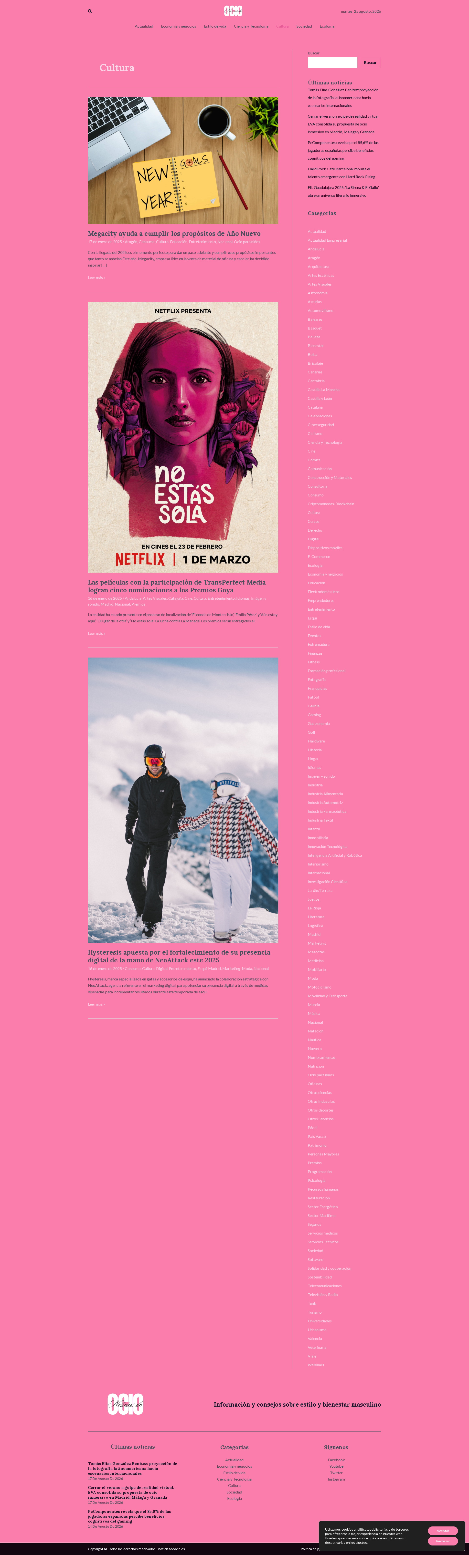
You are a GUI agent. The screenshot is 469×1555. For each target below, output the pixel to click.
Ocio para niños (247, 241)
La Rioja (314, 908)
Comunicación (320, 468)
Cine (188, 598)
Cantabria (316, 380)
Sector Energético (323, 1206)
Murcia (314, 1004)
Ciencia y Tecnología (325, 442)
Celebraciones (320, 415)
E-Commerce (319, 556)
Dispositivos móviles (325, 547)
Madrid (107, 604)
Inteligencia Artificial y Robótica (335, 855)
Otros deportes (321, 1110)
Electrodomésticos (324, 591)
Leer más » (97, 277)
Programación (320, 1171)
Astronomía (318, 292)
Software (315, 1259)
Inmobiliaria (318, 837)
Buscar (314, 53)
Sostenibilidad (320, 1277)
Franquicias (317, 688)
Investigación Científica (327, 881)
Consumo (147, 241)
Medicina (316, 960)
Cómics (314, 459)
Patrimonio (317, 1145)
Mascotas (316, 951)
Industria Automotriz (325, 802)
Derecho (315, 530)
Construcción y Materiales (330, 477)
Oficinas (315, 1083)
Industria (315, 785)
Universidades (320, 1320)
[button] (90, 11)
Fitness (314, 661)
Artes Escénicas (321, 275)
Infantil (314, 828)
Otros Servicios (321, 1118)
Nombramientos (322, 1057)
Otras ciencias (320, 1092)
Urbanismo (317, 1329)
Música (314, 1013)
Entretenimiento (202, 241)
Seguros (314, 1224)
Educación (178, 241)
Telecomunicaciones (325, 1285)
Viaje (312, 1356)
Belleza (314, 336)
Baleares (315, 319)
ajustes (361, 1542)
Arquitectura (318, 266)
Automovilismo (320, 310)
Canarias (315, 372)
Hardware (316, 741)
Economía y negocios (325, 574)
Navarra (315, 1048)
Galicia (314, 705)
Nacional (225, 241)
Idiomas (243, 598)
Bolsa (312, 354)
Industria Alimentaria (325, 793)
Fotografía (317, 679)
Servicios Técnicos (323, 1241)
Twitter (336, 1472)
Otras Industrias (321, 1101)
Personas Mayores (323, 1154)
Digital (162, 968)
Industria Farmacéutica (327, 811)
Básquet (315, 328)
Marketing (231, 968)
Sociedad (315, 1250)
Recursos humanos (323, 1189)
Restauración (319, 1197)
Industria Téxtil (320, 820)
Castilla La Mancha (324, 389)
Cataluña (175, 598)
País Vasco (317, 1136)
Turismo (315, 1312)
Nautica (314, 1039)
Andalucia (133, 598)
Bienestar (316, 345)
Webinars (316, 1364)
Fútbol (313, 697)
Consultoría (317, 486)
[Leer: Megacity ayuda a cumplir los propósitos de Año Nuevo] (183, 160)
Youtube (336, 1466)
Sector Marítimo (322, 1215)
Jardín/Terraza (320, 890)
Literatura (316, 916)
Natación (315, 1031)
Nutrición (316, 1066)
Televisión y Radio (323, 1294)
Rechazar (443, 1541)
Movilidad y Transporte (327, 995)
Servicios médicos (323, 1233)
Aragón (131, 241)
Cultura (162, 241)
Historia (315, 749)
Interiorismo (318, 864)
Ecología (315, 565)
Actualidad (317, 231)
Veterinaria (317, 1347)
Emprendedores (321, 600)
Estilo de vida (319, 626)
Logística (315, 925)
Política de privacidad (317, 1549)
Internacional (319, 872)
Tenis (312, 1303)
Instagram (336, 1479)
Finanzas (315, 653)
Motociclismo (319, 987)
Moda (247, 968)
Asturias (315, 301)
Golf (311, 732)
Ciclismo (315, 433)
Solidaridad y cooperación (329, 1268)
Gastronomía (319, 723)
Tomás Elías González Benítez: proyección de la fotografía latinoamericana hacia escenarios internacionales (343, 97)
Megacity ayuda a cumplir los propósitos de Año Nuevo (174, 233)
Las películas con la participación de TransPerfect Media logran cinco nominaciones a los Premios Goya (177, 586)
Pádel (312, 1127)
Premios (138, 604)
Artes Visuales (155, 598)
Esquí (202, 968)
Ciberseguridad (321, 424)
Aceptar (443, 1531)
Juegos (314, 899)
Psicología (316, 1180)
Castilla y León (320, 398)
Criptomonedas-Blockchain (331, 503)
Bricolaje (315, 363)
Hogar (313, 758)
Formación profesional (326, 670)
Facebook (336, 1459)
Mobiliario (317, 969)
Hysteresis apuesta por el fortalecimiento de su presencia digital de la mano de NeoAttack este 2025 (179, 956)
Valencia (315, 1338)
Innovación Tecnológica (327, 846)
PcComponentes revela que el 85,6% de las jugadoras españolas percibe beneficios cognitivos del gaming (343, 150)
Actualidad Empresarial (327, 240)
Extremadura (319, 644)
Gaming (314, 714)
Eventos (314, 635)
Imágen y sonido (321, 776)
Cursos (314, 521)
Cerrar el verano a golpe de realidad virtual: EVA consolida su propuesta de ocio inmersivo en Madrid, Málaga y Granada (343, 124)
